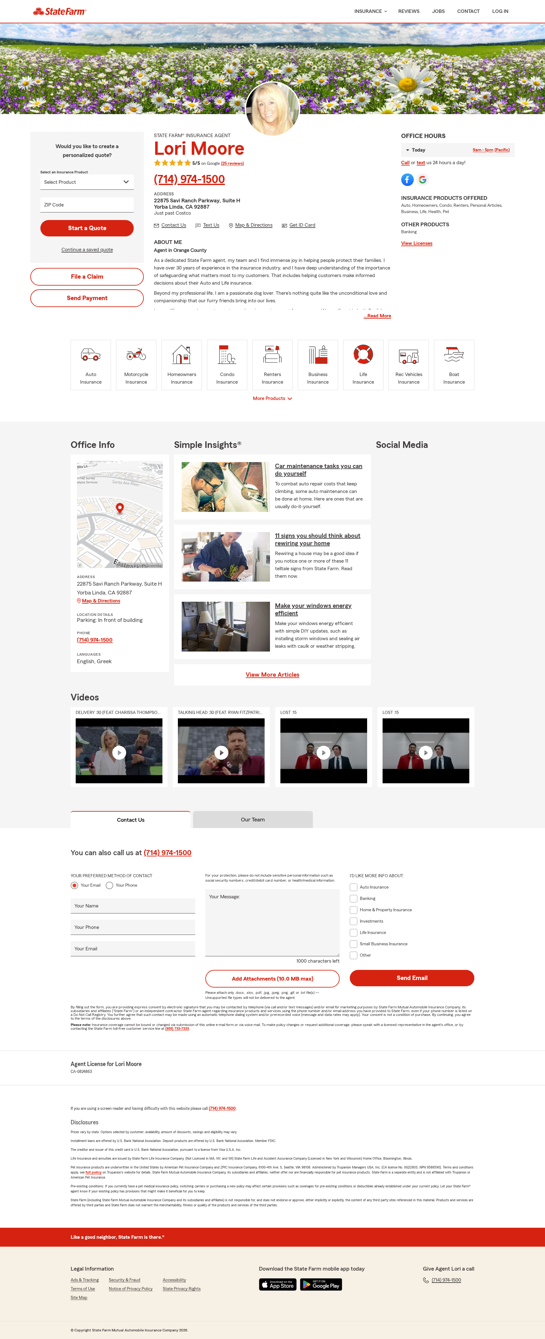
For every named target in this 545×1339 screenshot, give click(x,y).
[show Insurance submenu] (384, 11)
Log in (500, 11)
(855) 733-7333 (177, 1028)
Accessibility (174, 1280)
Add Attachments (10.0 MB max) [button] (273, 979)
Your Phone (126, 885)
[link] (59, 11)
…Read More (377, 315)
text (421, 162)
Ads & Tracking (85, 1280)
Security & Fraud (124, 1280)
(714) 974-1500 (189, 179)
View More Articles (272, 675)
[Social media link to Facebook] (407, 179)
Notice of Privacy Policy (131, 1289)
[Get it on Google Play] (321, 1284)
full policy (93, 1172)
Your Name (86, 905)
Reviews (408, 11)
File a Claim (87, 277)
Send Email (412, 978)
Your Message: (224, 896)
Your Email (91, 885)
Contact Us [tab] (130, 820)
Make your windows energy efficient (313, 610)
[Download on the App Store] (278, 1284)
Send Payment (87, 298)
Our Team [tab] (253, 819)
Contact (468, 11)
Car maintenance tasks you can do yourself (318, 470)
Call (405, 162)
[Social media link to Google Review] (422, 179)
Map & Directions (101, 600)
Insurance (368, 11)
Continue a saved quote (87, 249)
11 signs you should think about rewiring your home (317, 540)
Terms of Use (83, 1289)
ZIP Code (54, 204)
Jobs (438, 11)
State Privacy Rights (182, 1289)
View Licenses (416, 243)
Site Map (79, 1298)
